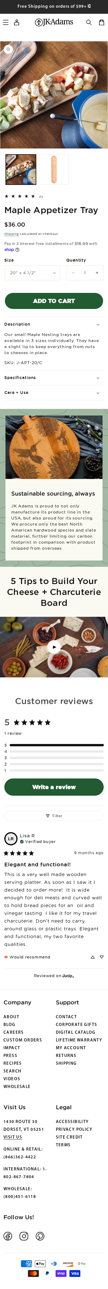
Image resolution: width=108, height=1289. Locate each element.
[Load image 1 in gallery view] (21, 169)
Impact (11, 1048)
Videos (11, 1079)
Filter (57, 815)
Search (12, 1071)
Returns (66, 1056)
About (11, 1017)
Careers (13, 1033)
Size (9, 260)
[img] (38, 841)
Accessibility (72, 1122)
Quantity (76, 260)
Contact (66, 1017)
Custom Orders (22, 1040)
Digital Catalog (76, 1033)
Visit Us (12, 1137)
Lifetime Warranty (79, 1040)
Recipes (12, 1064)
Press (10, 1056)
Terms (63, 1145)
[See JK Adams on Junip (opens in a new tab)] (68, 975)
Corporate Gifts (76, 1025)
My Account (71, 1048)
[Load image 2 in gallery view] (54, 169)
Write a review (54, 787)
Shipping (11, 233)
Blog (9, 1025)
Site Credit (69, 1137)
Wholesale (17, 1087)
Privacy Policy (74, 1130)
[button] (89, 22)
